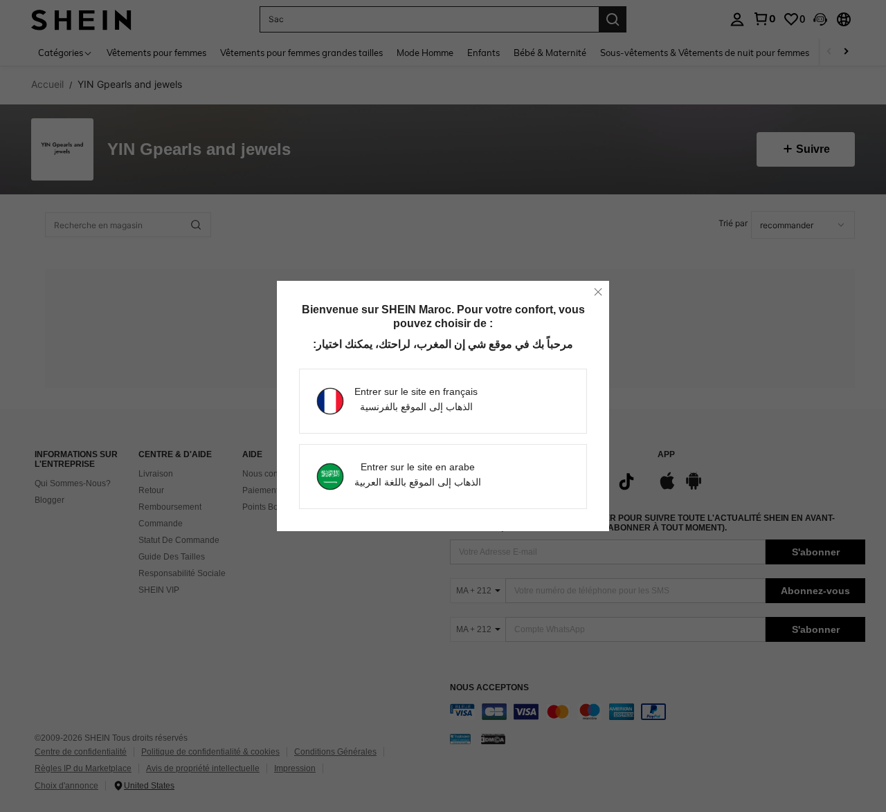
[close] (598, 292)
